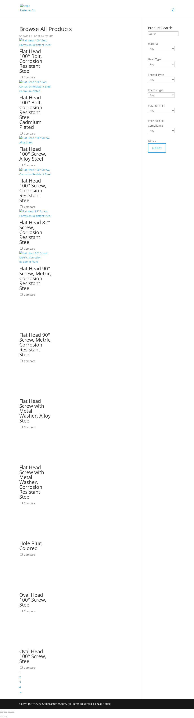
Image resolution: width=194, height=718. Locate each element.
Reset (157, 147)
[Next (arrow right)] (5, 716)
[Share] (9, 712)
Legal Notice (103, 704)
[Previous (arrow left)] (1, 716)
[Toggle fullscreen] (5, 712)
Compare (29, 77)
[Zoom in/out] (1, 712)
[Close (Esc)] (12, 712)
